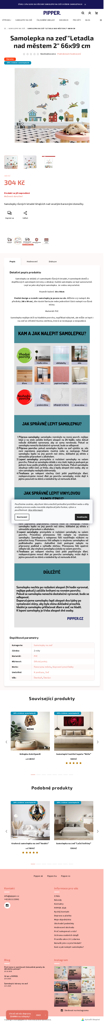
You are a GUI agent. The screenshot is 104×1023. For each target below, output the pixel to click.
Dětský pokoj (40, 661)
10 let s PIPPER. (11, 976)
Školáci (47, 677)
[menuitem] (6, 20)
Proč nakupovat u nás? (65, 931)
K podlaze (39, 672)
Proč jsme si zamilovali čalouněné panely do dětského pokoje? (24, 968)
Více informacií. (35, 510)
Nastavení (22, 517)
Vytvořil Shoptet (92, 1019)
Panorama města (42, 666)
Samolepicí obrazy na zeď (16, 983)
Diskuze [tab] (53, 261)
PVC (36, 656)
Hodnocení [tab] (32, 261)
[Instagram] (7, 905)
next (98, 742)
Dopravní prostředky (63, 666)
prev (6, 742)
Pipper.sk (38, 876)
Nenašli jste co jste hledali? (68, 943)
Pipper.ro (65, 876)
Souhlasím (82, 517)
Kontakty (59, 903)
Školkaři (38, 677)
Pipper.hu (52, 876)
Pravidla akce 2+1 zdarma (67, 939)
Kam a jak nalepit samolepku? (69, 947)
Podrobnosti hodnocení (69, 53)
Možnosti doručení (13, 196)
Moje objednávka (62, 919)
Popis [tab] (12, 261)
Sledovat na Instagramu (76, 1010)
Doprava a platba (62, 915)
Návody (58, 900)
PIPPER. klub (60, 907)
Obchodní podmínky (64, 923)
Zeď (47, 672)
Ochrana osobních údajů (66, 935)
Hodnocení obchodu (64, 927)
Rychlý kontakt (61, 911)
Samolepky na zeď (43, 645)
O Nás (57, 896)
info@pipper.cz (11, 896)
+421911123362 (11, 899)
